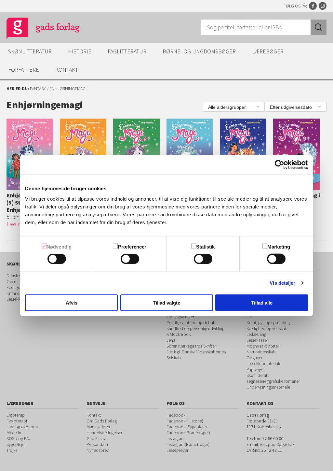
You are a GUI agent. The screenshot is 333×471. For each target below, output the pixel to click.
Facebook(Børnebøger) (188, 432)
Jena (170, 340)
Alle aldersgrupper (227, 107)
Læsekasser (257, 340)
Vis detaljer (282, 283)
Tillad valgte (166, 302)
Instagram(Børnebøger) (187, 444)
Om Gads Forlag (102, 421)
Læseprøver (177, 450)
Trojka (12, 450)
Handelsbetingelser (104, 432)
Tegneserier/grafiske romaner (273, 381)
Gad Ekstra (96, 438)
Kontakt (66, 69)
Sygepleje (15, 444)
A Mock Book (178, 334)
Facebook (313, 6)
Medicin (14, 432)
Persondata (97, 444)
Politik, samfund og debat (190, 322)
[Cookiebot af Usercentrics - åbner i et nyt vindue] (279, 165)
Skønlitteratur (30, 51)
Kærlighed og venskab (266, 328)
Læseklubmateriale (263, 363)
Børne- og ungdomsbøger (199, 51)
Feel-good (16, 287)
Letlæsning (256, 334)
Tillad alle (262, 302)
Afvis (71, 302)
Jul (249, 317)
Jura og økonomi (22, 427)
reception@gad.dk (277, 444)
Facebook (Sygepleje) (186, 427)
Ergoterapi (16, 415)
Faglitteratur (127, 51)
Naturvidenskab (261, 352)
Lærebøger (268, 51)
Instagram (322, 6)
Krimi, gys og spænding (268, 322)
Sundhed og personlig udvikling (195, 328)
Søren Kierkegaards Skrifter (191, 346)
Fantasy (38, 89)
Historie (79, 51)
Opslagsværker (180, 317)
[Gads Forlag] (36, 29)
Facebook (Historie (184, 421)
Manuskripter (98, 427)
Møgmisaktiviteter (262, 346)
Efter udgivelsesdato (291, 107)
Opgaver (254, 358)
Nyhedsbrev (98, 450)
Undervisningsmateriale (268, 387)
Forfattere (23, 69)
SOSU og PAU (19, 438)
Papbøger (255, 369)
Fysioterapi (17, 421)
